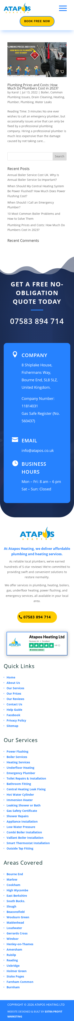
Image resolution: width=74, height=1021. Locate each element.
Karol (15, 92)
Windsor (12, 939)
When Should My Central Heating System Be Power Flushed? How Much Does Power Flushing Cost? (36, 191)
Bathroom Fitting (19, 784)
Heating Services (18, 762)
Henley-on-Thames (20, 944)
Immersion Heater (20, 800)
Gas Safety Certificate (22, 811)
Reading (12, 960)
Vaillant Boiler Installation (25, 838)
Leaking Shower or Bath (23, 805)
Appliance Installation (22, 821)
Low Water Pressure (21, 827)
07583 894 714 (37, 321)
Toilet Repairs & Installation (26, 778)
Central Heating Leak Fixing (26, 789)
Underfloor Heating (20, 768)
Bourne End (15, 874)
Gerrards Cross (17, 933)
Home (11, 677)
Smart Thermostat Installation (28, 843)
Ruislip (11, 955)
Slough (11, 906)
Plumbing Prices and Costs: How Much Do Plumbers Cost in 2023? (32, 87)
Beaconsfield (16, 912)
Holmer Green (17, 971)
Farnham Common (20, 982)
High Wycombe (17, 890)
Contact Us (14, 704)
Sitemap (12, 726)
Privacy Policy (16, 720)
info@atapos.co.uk (38, 450)
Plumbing (27, 102)
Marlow (12, 879)
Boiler (45, 92)
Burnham (13, 987)
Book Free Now (37, 21)
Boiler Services (17, 757)
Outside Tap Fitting (20, 848)
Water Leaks (43, 102)
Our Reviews (15, 699)
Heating (58, 97)
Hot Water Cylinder (20, 795)
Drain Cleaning (41, 97)
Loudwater (14, 928)
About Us (13, 683)
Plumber (13, 102)
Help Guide (14, 710)
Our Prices (14, 693)
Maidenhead (15, 922)
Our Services (15, 688)
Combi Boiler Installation (24, 832)
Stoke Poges (15, 976)
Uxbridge (13, 966)
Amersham (14, 949)
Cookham (13, 885)
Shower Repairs (18, 816)
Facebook (13, 715)
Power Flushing (17, 751)
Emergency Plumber (21, 773)
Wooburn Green (18, 917)
